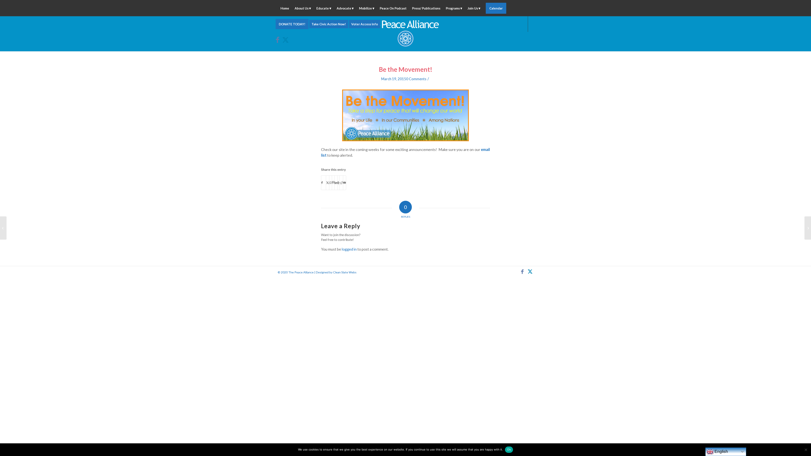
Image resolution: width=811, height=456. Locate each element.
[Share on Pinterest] (333, 183)
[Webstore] (3, 228)
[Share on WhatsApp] (330, 183)
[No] (806, 450)
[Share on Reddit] (341, 183)
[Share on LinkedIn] (336, 183)
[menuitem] (285, 8)
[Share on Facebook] (323, 183)
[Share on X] (327, 183)
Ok (509, 449)
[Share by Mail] (344, 183)
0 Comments (416, 79)
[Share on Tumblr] (338, 183)
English (720, 451)
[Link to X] (285, 40)
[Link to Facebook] (279, 40)
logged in (349, 249)
